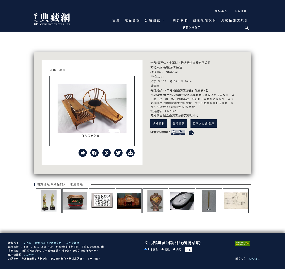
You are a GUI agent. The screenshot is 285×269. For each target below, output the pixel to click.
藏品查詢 (132, 20)
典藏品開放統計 (234, 20)
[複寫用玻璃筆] (209, 200)
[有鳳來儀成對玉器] (49, 200)
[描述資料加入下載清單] (191, 132)
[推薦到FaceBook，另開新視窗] (94, 152)
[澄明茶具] (182, 200)
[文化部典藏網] (52, 18)
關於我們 (180, 20)
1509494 (29, 254)
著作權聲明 (72, 243)
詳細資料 (159, 123)
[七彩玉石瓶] (155, 200)
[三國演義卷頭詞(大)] (102, 200)
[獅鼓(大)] (75, 200)
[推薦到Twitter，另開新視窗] (118, 152)
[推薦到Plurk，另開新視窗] (106, 152)
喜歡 (167, 249)
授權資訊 (179, 123)
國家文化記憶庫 (204, 123)
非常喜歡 (153, 249)
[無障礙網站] (242, 243)
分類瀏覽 (153, 20)
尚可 (179, 249)
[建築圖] (236, 200)
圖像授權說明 (204, 20)
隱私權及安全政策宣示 (48, 243)
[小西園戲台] (129, 200)
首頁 (116, 20)
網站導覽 (221, 11)
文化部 (27, 243)
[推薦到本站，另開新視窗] (83, 152)
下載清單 (241, 11)
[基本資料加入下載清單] (130, 152)
